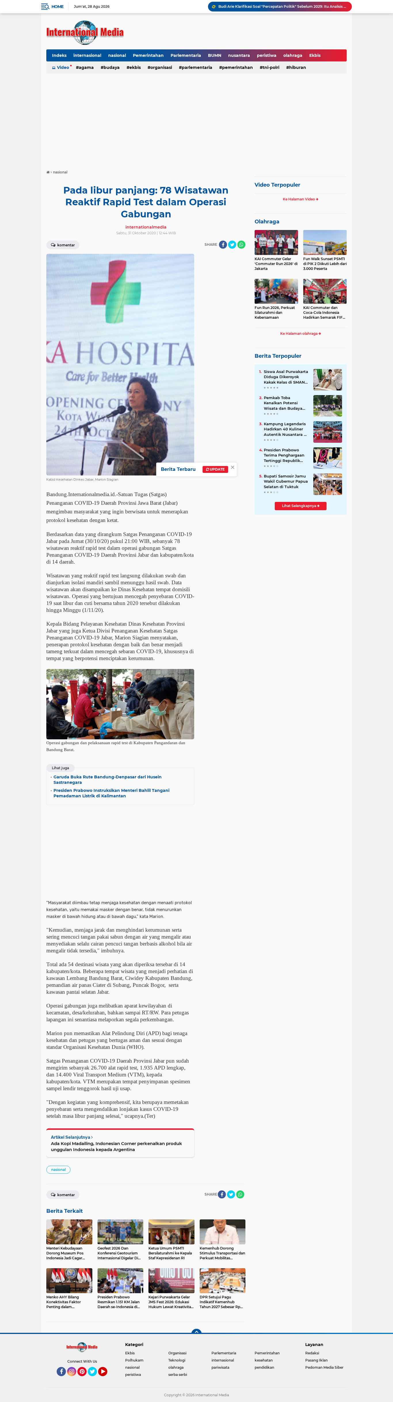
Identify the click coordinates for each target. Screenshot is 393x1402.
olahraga (292, 55)
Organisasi (161, 67)
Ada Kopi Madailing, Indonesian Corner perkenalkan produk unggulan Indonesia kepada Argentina (116, 1146)
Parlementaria (186, 55)
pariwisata (220, 1367)
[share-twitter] (232, 245)
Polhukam (134, 1360)
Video (63, 67)
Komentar (65, 245)
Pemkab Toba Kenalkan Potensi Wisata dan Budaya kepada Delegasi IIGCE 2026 (286, 403)
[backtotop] (196, 1334)
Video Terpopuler (277, 185)
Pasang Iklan (316, 1360)
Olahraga (267, 221)
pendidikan (264, 1367)
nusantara (239, 55)
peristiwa (266, 55)
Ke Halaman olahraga (299, 333)
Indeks (59, 55)
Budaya (112, 67)
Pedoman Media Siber (324, 1367)
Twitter (95, 1378)
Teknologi (176, 1360)
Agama (86, 67)
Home (57, 6)
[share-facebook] (223, 245)
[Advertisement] (196, 119)
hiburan (297, 67)
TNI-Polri (271, 67)
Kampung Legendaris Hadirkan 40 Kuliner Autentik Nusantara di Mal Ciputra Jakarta (286, 429)
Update (217, 469)
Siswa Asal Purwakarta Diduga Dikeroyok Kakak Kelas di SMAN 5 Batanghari (286, 377)
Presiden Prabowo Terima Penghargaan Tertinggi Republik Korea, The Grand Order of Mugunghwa (285, 455)
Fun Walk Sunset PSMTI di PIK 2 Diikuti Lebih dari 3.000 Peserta (325, 264)
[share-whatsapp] (241, 245)
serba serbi (177, 1374)
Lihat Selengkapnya (299, 506)
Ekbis (314, 55)
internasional (87, 55)
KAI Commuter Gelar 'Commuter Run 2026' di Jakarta (276, 264)
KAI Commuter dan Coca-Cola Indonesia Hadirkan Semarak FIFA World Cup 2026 (324, 312)
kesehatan (264, 1360)
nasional (117, 55)
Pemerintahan (148, 55)
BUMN (214, 55)
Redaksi (312, 1353)
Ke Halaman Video (299, 199)
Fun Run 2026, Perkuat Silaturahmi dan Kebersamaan (275, 312)
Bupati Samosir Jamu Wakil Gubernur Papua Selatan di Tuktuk (286, 481)
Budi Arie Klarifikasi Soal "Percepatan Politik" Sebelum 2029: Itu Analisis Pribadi (282, 6)
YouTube (106, 1378)
